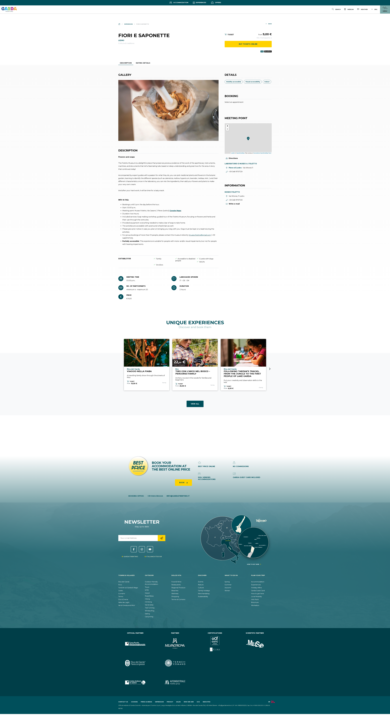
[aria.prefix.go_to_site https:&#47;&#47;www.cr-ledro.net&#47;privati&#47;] (135, 682)
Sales (178, 702)
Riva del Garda (123, 582)
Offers (218, 2)
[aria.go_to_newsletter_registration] (161, 538)
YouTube (150, 549)
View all (195, 404)
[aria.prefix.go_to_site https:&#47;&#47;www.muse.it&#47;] (255, 643)
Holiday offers (256, 588)
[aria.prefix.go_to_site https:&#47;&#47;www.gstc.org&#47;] (215, 643)
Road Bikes (149, 596)
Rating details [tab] (143, 63)
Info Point (255, 599)
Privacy (170, 702)
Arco (120, 585)
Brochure (255, 602)
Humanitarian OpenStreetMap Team (262, 153)
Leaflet (233, 153)
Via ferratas (149, 605)
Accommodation (180, 2)
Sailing (147, 614)
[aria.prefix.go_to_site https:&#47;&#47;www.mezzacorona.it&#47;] (175, 643)
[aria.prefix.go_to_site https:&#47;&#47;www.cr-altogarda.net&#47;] (135, 643)
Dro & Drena (123, 599)
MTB (147, 590)
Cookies (134, 702)
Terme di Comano (178, 599)
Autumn (228, 588)
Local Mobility (256, 596)
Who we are (189, 702)
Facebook (134, 549)
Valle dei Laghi (123, 602)
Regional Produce (178, 588)
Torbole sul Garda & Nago (128, 588)
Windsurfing (149, 611)
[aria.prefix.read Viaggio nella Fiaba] (146, 353)
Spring (227, 582)
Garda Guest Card (258, 591)
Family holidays (204, 591)
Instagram (142, 549)
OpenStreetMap (240, 153)
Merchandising (203, 593)
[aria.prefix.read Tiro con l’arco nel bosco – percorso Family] (195, 353)
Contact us (123, 702)
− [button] (227, 129)
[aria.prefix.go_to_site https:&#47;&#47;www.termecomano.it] (175, 663)
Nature (201, 585)
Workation (255, 605)
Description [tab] (126, 63)
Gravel (147, 593)
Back (270, 24)
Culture (201, 588)
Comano (121, 593)
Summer (228, 585)
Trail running (149, 608)
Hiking (147, 599)
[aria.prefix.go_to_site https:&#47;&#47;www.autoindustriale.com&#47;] (175, 682)
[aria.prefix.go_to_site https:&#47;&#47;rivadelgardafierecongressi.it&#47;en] (135, 663)
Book (182, 483)
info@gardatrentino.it (178, 496)
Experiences (200, 2)
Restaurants (176, 585)
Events (200, 582)
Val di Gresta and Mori (126, 605)
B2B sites (206, 702)
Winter (227, 591)
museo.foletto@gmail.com (200, 235)
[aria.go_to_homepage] (9, 9)
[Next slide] (269, 369)
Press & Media (146, 702)
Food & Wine (176, 582)
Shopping (175, 596)
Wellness (174, 593)
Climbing (148, 602)
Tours (147, 587)
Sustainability (203, 596)
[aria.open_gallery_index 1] (168, 110)
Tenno (120, 596)
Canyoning (149, 617)
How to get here (257, 593)
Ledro (120, 591)
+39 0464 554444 (155, 496)
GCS (198, 702)
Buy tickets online (248, 44)
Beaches (174, 591)
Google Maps (175, 211)
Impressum (159, 702)
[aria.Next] (213, 110)
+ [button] (227, 126)
